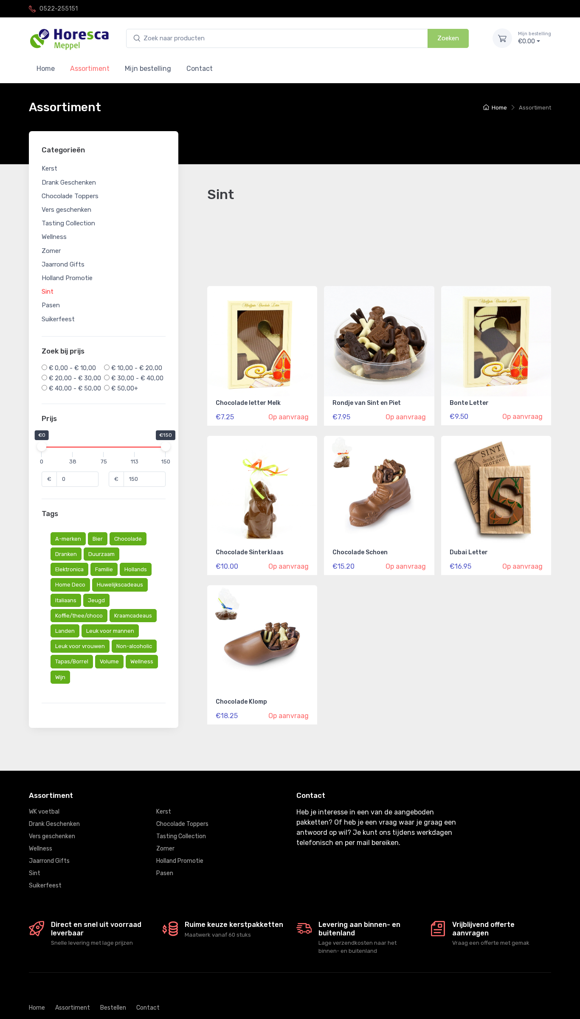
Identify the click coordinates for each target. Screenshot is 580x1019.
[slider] (41, 447)
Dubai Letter (469, 552)
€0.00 (534, 38)
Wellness (54, 237)
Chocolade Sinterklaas (250, 552)
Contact (199, 69)
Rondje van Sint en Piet (366, 403)
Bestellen (113, 1007)
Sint (47, 291)
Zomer (51, 251)
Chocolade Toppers (70, 196)
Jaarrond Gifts (63, 264)
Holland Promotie (67, 278)
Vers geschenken (66, 209)
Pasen (51, 305)
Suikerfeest (58, 319)
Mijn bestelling (148, 69)
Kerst (49, 169)
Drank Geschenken (69, 182)
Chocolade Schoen (360, 552)
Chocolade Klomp (241, 701)
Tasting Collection (68, 223)
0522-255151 (58, 8)
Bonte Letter (469, 403)
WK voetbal (44, 811)
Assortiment (72, 1007)
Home (46, 69)
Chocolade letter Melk (248, 403)
